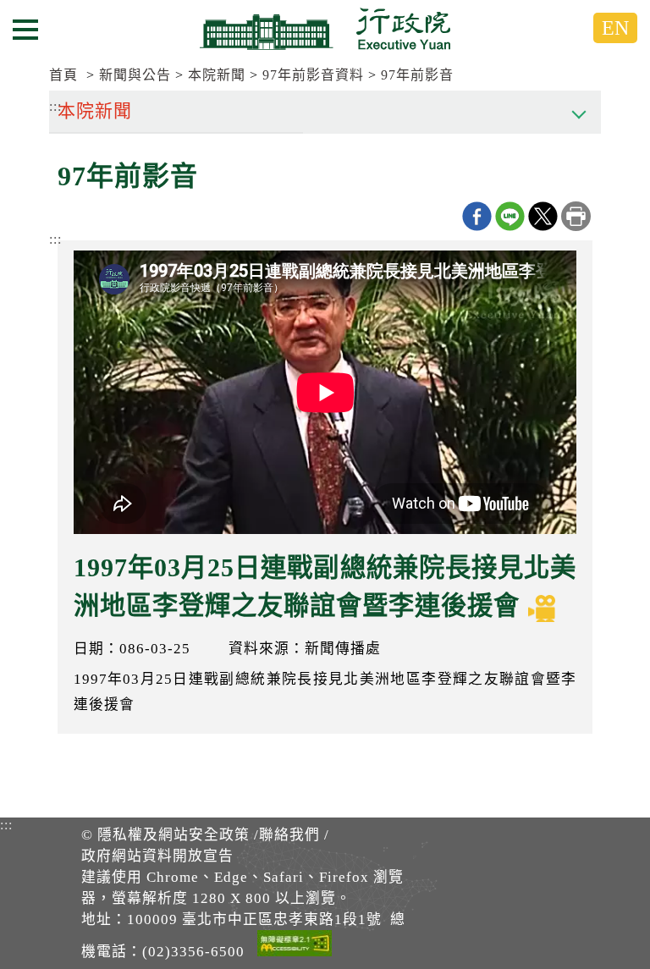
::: (55, 239)
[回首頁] (325, 28)
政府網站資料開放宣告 (157, 856)
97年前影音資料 (313, 75)
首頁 (63, 75)
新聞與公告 (135, 75)
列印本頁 (576, 216)
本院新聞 (216, 75)
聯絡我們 (289, 835)
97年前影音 (417, 75)
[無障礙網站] (294, 946)
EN (615, 28)
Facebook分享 (477, 216)
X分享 (543, 216)
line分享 (510, 216)
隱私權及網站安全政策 (173, 835)
